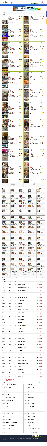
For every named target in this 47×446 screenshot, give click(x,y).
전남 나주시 (3, 350)
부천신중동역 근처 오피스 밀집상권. (40, 203)
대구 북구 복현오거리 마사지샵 (21, 300)
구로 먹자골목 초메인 (20, 322)
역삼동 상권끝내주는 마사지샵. (33, 113)
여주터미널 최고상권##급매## (33, 49)
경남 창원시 (3, 284)
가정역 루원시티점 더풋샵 (30, 203)
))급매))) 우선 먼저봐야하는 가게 (31, 406)
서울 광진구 (15, 247)
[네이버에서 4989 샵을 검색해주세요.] (33, 3)
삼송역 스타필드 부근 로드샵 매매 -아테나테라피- (23, 293)
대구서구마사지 (19, 354)
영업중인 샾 (7, 406)
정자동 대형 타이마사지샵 (39, 224)
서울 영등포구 (15, 268)
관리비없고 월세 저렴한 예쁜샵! (21, 369)
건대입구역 (12, 250)
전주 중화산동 (7, 394)
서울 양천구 (24, 226)
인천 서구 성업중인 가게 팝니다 (21, 376)
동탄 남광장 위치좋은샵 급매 (21, 319)
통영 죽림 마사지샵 (20, 306)
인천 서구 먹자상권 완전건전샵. (23, 245)
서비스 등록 (40, 188)
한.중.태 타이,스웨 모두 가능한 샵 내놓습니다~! (32, 391)
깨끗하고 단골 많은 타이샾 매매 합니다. (31, 413)
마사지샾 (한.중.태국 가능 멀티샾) (21, 335)
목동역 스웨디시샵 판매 (8, 419)
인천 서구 (32, 200)
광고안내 (44, 188)
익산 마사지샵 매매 (29, 409)
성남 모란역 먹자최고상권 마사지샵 (14, 224)
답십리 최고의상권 (20, 303)
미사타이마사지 (19, 328)
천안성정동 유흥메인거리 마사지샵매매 (12, 83)
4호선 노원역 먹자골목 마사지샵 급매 (34, 66)
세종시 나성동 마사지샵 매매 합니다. (21, 290)
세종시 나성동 (3, 290)
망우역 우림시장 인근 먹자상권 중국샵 (12, 79)
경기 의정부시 (3, 312)
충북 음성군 (3, 313)
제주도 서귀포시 (41, 268)
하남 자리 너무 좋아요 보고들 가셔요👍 (22, 325)
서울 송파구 (41, 226)
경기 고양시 (3, 293)
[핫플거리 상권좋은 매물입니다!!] (12, 62)
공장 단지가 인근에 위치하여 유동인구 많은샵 (35, 126)
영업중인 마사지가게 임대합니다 (31, 422)
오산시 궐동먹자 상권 (4, 271)
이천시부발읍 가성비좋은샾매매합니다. (12, 143)
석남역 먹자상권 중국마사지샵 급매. (31, 224)
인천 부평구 (32, 226)
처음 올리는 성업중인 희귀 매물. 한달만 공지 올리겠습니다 (15, 49)
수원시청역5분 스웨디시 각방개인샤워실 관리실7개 (11, 384)
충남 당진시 (3, 353)
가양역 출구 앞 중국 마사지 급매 (33, 32)
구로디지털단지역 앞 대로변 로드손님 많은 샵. (35, 92)
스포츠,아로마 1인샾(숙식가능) (21, 357)
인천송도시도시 (31, 83)
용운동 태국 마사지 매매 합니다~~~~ (31, 425)
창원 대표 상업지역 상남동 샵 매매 (21, 284)
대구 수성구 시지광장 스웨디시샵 (21, 344)
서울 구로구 (3, 322)
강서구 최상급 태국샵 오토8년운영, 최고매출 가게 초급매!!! (36, 143)
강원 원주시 (24, 268)
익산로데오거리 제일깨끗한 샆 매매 (9, 400)
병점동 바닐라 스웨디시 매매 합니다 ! (6, 224)
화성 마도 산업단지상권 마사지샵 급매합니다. (35, 139)
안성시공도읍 (29, 400)
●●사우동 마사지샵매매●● (20, 331)
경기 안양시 (32, 252)
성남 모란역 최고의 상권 (11, 173)
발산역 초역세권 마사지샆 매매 (5, 266)
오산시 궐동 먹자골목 (8, 416)
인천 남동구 (6, 200)
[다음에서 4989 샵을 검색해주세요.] (38, 3)
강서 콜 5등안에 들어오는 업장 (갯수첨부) (13, 19)
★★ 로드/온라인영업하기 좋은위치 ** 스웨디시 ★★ (33, 432)
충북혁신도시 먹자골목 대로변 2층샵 (21, 313)
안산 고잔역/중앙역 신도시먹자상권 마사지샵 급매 (14, 23)
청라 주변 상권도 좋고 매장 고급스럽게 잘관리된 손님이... (23, 287)
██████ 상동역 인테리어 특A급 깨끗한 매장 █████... (11, 422)
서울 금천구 (6, 247)
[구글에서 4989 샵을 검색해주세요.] (42, 3)
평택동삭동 (38, 250)
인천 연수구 (15, 205)
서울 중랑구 (41, 205)
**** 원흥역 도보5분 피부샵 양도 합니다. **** (10, 397)
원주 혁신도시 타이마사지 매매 (31, 419)
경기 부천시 (41, 200)
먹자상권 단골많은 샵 (10, 109)
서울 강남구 (24, 252)
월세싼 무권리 (29, 429)
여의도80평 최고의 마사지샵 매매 (33, 36)
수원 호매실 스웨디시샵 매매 (11, 126)
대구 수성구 (3, 344)
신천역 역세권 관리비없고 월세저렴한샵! (34, 19)
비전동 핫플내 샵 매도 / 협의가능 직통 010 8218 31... (23, 309)
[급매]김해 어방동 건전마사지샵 (33, 109)
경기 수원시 (32, 205)
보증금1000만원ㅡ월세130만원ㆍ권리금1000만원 (13, 66)
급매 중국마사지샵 (8, 428)
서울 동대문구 (3, 303)
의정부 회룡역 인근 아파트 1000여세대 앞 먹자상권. (23, 363)
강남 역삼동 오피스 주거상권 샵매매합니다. (13, 169)
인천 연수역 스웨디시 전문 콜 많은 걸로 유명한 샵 (35, 62)
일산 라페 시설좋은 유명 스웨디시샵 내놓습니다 (13, 96)
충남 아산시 (41, 252)
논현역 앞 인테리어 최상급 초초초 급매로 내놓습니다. (36, 23)
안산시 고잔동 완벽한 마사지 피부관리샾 (13, 156)
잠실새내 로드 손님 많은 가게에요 (9, 410)
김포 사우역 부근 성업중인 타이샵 (23, 203)
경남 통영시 (3, 306)
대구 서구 (3, 354)
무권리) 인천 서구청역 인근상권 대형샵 (10, 413)
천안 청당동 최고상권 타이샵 (11, 113)
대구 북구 (3, 300)
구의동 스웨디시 (29, 394)
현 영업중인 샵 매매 (8, 409)
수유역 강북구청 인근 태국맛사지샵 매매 (10, 425)
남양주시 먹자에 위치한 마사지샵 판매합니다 (22, 372)
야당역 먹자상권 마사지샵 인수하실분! (21, 316)
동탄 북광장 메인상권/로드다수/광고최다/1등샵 (13, 53)
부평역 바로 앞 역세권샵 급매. (14, 219)
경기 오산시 (6, 268)
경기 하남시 (6, 205)
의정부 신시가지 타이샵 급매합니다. (21, 312)
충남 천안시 (24, 221)
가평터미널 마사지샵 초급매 (11, 32)
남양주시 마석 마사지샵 (8, 432)
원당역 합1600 (19, 366)
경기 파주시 (3, 316)
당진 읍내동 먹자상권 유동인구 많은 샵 (22, 353)
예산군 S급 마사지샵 (30, 384)
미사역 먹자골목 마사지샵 (22, 250)
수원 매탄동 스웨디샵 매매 (39, 219)
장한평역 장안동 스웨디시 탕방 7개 (31, 403)
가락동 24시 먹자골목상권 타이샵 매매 (14, 245)
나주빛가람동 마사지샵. (20, 350)
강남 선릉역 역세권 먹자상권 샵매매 (34, 173)
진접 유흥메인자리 (8, 391)
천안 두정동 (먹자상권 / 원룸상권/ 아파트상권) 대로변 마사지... (34, 410)
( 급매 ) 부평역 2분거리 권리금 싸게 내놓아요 (22, 294)
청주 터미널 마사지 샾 (32, 79)
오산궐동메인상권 (32, 122)
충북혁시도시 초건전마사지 (5, 245)
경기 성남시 (15, 200)
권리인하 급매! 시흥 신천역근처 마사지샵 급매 (13, 36)
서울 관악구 (15, 252)
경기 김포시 (24, 200)
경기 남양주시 (32, 268)
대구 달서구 (3, 338)
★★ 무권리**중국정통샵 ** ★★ (9, 429)
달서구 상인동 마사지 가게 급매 (21, 338)
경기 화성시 (24, 205)
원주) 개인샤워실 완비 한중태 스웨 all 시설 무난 (35, 169)
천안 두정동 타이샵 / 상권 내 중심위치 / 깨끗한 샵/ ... (23, 347)
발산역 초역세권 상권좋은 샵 (22, 266)
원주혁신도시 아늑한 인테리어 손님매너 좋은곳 (22, 297)
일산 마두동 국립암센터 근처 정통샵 (12, 122)
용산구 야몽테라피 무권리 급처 (31, 397)
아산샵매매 (7, 403)
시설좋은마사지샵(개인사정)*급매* (34, 96)
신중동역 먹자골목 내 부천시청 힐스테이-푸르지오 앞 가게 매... (34, 428)
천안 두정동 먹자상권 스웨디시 (23, 224)
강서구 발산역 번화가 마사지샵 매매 (31, 387)
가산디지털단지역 (4, 250)
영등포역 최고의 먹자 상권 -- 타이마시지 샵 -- (13, 139)
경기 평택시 (41, 247)
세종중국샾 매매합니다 (8, 387)
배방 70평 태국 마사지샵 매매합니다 (21, 341)
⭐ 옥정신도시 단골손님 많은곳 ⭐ (34, 156)
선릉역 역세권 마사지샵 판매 (11, 92)
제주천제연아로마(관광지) (39, 271)
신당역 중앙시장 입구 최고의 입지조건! (31, 416)
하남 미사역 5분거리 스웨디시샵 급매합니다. (22, 360)
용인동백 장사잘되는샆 (30, 219)
